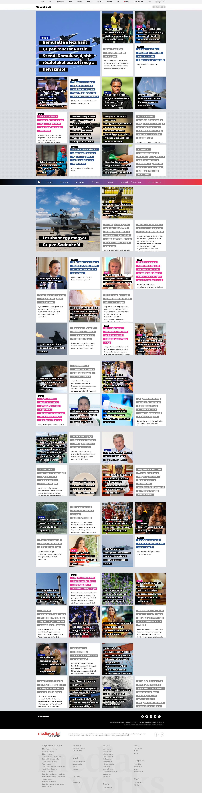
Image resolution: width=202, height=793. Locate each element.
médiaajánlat (160, 722)
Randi (127, 2)
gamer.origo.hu (108, 756)
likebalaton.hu (107, 759)
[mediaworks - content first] (49, 734)
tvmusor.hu (106, 776)
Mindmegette (60, 2)
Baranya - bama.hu (48, 751)
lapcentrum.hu (138, 771)
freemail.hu (137, 764)
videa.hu (136, 769)
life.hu (136, 750)
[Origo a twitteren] (146, 716)
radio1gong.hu (138, 782)
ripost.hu (136, 745)
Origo (42, 2)
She (118, 2)
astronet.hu (107, 749)
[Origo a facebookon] (142, 716)
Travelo (100, 2)
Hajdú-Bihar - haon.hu (49, 769)
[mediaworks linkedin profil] (162, 734)
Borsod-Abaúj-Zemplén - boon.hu (53, 756)
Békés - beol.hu (47, 754)
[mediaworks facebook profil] (156, 734)
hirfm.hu (136, 785)
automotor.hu (107, 751)
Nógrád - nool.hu (47, 779)
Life (50, 2)
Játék (149, 2)
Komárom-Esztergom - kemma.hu (53, 776)
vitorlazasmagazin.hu (110, 771)
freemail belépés (159, 7)
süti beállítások (143, 722)
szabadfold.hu (77, 764)
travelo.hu (106, 766)
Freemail (90, 2)
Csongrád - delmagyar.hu (50, 759)
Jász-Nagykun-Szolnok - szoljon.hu (53, 774)
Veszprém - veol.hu (79, 748)
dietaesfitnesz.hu (108, 769)
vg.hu (74, 780)
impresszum (152, 722)
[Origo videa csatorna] (155, 716)
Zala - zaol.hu (77, 750)
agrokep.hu (76, 782)
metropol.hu (138, 748)
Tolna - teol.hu (47, 786)
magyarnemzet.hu (79, 761)
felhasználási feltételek (131, 722)
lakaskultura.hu (108, 754)
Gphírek (109, 2)
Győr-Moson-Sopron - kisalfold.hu (53, 766)
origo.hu (75, 769)
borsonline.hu (107, 787)
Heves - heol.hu (47, 771)
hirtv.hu (75, 766)
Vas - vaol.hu (77, 745)
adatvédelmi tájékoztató (117, 722)
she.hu (136, 753)
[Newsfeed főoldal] (43, 716)
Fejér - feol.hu (46, 764)
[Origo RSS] (159, 716)
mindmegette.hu (108, 764)
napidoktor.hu (107, 761)
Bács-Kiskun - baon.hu (49, 749)
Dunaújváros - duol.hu (49, 761)
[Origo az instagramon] (151, 716)
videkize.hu (107, 774)
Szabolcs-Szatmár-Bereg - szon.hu (53, 784)
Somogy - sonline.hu (49, 781)
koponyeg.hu (138, 766)
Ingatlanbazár (138, 2)
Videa (70, 2)
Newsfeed (79, 2)
